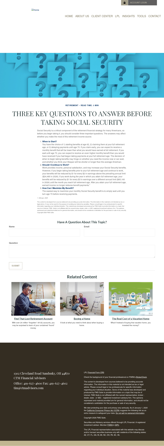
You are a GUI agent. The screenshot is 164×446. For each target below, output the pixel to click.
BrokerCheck (141, 377)
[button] (82, 16)
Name (12, 226)
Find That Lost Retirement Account (33, 318)
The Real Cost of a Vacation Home (130, 318)
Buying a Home (82, 318)
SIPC (117, 425)
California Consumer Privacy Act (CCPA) (103, 410)
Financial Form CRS (96, 372)
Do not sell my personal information (130, 413)
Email (86, 226)
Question (13, 243)
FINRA (110, 425)
